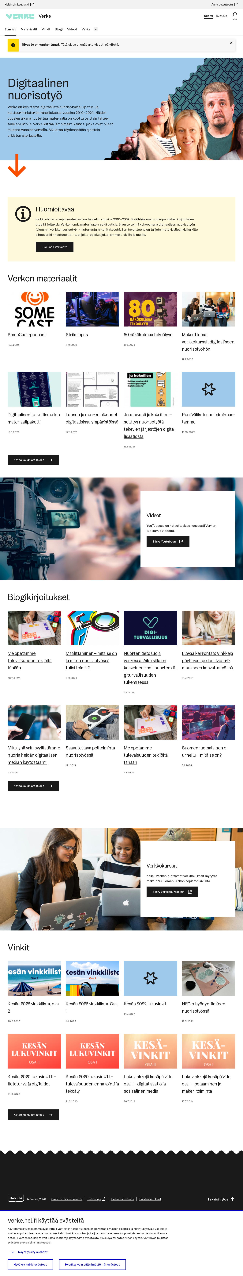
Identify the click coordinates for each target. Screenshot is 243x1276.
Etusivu (10, 29)
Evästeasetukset (150, 1199)
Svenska (221, 16)
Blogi (59, 29)
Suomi (208, 16)
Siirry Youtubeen (164, 541)
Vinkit (46, 29)
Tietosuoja (94, 1199)
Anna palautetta (222, 4)
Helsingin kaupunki (17, 4)
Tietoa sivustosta (122, 1199)
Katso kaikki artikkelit (29, 460)
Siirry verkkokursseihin (169, 892)
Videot (72, 29)
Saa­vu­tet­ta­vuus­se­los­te (66, 1199)
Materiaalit (29, 29)
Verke (86, 29)
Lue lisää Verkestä (54, 247)
